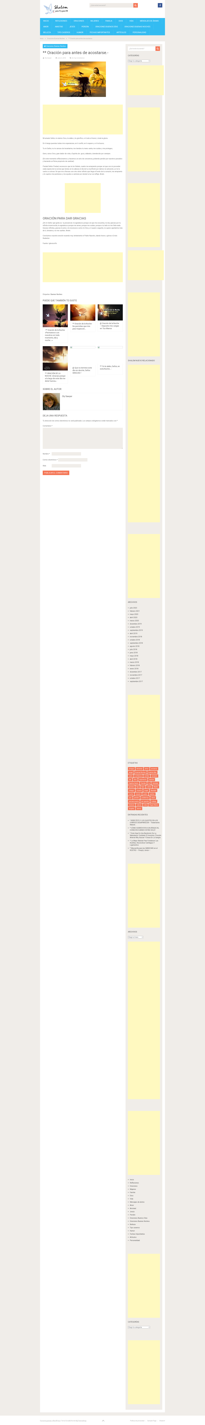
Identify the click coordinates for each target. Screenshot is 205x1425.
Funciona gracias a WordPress (50, 1421)
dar (130, 779)
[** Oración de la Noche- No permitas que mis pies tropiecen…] (82, 312)
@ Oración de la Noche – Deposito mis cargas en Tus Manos (109, 326)
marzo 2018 (134, 662)
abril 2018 (133, 659)
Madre (156, 787)
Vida (131, 21)
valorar (139, 805)
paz (130, 798)
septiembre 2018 (136, 643)
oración (138, 794)
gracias (131, 787)
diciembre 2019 (136, 624)
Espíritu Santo (133, 783)
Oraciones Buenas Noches (137, 26)
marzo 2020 (134, 621)
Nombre (46, 454)
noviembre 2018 (136, 637)
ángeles (131, 808)
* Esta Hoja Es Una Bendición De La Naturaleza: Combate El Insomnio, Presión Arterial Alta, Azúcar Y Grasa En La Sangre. (145, 835)
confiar (146, 776)
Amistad (59, 26)
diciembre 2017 (136, 672)
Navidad (153, 790)
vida (145, 805)
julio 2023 (133, 608)
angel (131, 772)
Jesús (72, 26)
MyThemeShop (81, 1421)
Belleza (47, 32)
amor (147, 769)
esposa (151, 779)
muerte (139, 790)
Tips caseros (63, 32)
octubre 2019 (135, 627)
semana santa (134, 801)
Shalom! (162, 1421)
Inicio (46, 21)
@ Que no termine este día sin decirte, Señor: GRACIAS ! (82, 370)
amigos (131, 769)
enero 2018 (134, 669)
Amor (45, 26)
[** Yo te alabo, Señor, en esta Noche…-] (110, 354)
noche (131, 794)
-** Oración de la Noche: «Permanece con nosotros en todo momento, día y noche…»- (55, 335)
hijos (142, 787)
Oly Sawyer (48, 58)
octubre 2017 (135, 678)
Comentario (47, 426)
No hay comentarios (78, 58)
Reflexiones (61, 21)
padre (145, 794)
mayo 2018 (134, 656)
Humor (80, 32)
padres (152, 794)
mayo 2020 (134, 614)
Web (44, 466)
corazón (154, 776)
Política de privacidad (137, 1421)
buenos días (152, 772)
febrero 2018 (135, 665)
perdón (136, 798)
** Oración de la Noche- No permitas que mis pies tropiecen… (82, 326)
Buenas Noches (56, 294)
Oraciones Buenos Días (106, 26)
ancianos (154, 769)
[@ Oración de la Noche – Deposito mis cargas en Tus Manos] (110, 312)
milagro (131, 790)
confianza (138, 776)
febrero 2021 (135, 611)
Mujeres (95, 21)
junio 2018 (134, 653)
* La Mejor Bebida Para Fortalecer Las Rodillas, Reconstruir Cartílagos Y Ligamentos (144, 843)
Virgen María (153, 805)
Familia (108, 21)
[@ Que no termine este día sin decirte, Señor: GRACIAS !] (82, 355)
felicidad (155, 783)
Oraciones (79, 21)
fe (149, 783)
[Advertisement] (83, 119)
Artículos (121, 32)
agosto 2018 (134, 646)
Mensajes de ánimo (149, 21)
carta (131, 776)
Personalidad (139, 32)
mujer (146, 790)
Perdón (85, 26)
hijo (137, 787)
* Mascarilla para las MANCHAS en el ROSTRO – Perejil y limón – (144, 849)
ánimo (139, 808)
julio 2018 (133, 649)
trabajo (153, 801)
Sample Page (151, 1421)
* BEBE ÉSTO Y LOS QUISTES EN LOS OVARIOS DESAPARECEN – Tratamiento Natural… (145, 822)
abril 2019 (133, 633)
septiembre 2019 (136, 630)
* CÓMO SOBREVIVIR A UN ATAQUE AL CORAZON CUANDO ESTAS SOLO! (144, 829)
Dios (121, 21)
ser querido (145, 801)
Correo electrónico (50, 460)
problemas (145, 798)
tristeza (131, 805)
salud (153, 798)
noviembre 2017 (136, 675)
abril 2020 (133, 617)
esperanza (142, 779)
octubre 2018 (135, 640)
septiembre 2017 (136, 681)
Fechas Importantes (100, 32)
